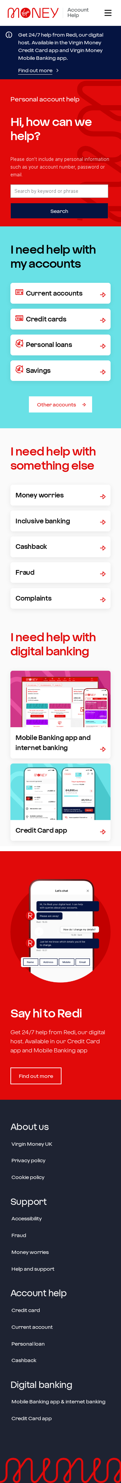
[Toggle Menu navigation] (107, 13)
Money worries (30, 1252)
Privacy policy (28, 1160)
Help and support (32, 1269)
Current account (32, 1327)
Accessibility (26, 1218)
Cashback (23, 1360)
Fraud (18, 1235)
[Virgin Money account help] (51, 13)
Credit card (25, 1310)
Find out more (35, 70)
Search (59, 211)
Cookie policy (27, 1177)
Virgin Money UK (31, 1144)
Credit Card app (31, 1418)
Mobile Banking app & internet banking (58, 1401)
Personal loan (28, 1344)
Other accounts (56, 404)
